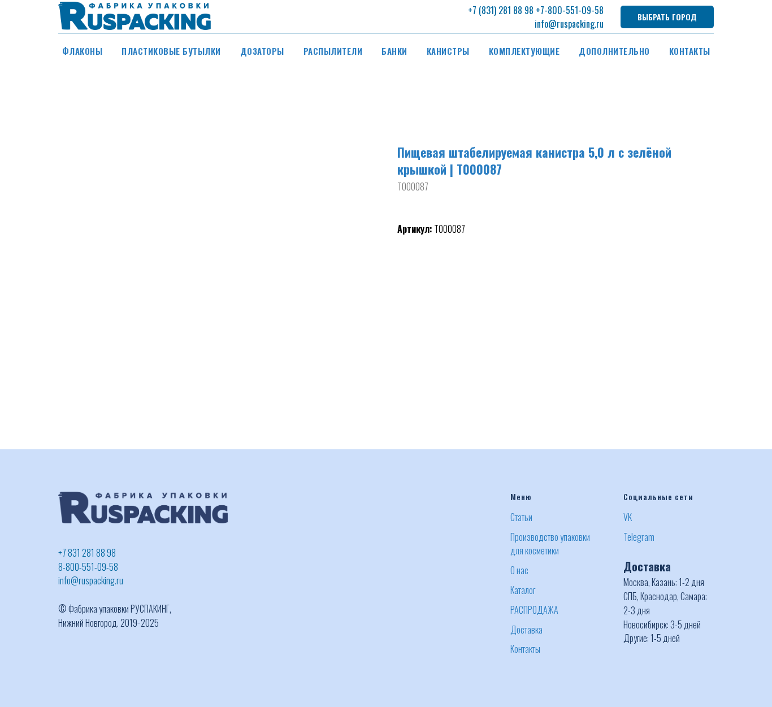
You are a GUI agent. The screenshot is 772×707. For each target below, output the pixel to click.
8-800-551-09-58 (88, 567)
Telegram (638, 537)
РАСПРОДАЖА (534, 610)
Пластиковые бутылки (171, 51)
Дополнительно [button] (614, 51)
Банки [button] (394, 51)
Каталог (522, 590)
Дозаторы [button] (262, 51)
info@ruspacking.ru (569, 24)
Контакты (689, 51)
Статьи (521, 517)
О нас (519, 570)
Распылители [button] (333, 51)
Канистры (448, 51)
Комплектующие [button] (524, 51)
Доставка (526, 629)
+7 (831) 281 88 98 (501, 10)
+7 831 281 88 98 (87, 552)
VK (627, 517)
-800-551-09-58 (574, 10)
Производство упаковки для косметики (550, 544)
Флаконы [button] (82, 51)
